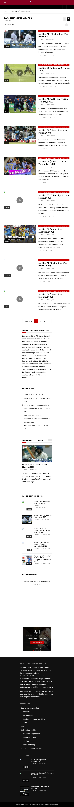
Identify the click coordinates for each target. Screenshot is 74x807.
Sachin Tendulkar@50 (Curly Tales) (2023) (41, 760)
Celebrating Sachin (28, 730)
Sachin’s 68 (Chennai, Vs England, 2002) (50, 295)
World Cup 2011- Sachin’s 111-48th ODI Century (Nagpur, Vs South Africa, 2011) (43, 558)
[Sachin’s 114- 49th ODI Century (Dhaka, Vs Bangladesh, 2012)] (27, 547)
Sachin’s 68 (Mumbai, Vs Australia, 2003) (50, 230)
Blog (22, 726)
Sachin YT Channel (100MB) (31, 748)
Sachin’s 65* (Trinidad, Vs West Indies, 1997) (53, 35)
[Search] (67, 2)
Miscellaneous (28, 715)
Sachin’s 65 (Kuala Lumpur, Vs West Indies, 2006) (53, 162)
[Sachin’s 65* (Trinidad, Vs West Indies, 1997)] (27, 519)
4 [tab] (38, 650)
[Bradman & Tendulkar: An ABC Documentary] (24, 791)
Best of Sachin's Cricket (45, 31)
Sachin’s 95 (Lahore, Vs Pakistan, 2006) (42, 502)
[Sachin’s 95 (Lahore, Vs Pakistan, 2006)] (27, 506)
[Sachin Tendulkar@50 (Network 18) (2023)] (24, 777)
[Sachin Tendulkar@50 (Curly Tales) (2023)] (24, 764)
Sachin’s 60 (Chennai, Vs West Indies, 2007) (53, 131)
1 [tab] (33, 650)
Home (5, 11)
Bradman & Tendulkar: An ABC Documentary (42, 787)
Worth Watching (29, 745)
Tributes (26, 741)
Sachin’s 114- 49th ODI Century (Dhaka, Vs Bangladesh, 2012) (41, 544)
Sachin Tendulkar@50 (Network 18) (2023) (42, 774)
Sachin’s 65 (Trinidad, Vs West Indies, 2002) (53, 264)
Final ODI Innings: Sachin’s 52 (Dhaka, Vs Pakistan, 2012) (42, 530)
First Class (26, 712)
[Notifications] (64, 7)
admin (41, 40)
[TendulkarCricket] (37, 2)
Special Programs (29, 737)
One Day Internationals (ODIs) (61, 31)
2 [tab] (35, 650)
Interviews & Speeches (31, 734)
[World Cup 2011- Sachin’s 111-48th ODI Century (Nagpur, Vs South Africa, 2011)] (27, 560)
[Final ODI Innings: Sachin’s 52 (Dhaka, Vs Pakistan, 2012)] (27, 533)
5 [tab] (40, 650)
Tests (25, 723)
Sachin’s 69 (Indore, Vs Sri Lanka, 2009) (54, 69)
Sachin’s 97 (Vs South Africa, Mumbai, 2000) (34, 465)
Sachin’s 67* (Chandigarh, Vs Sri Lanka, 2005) (53, 196)
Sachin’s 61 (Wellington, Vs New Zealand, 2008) (53, 100)
